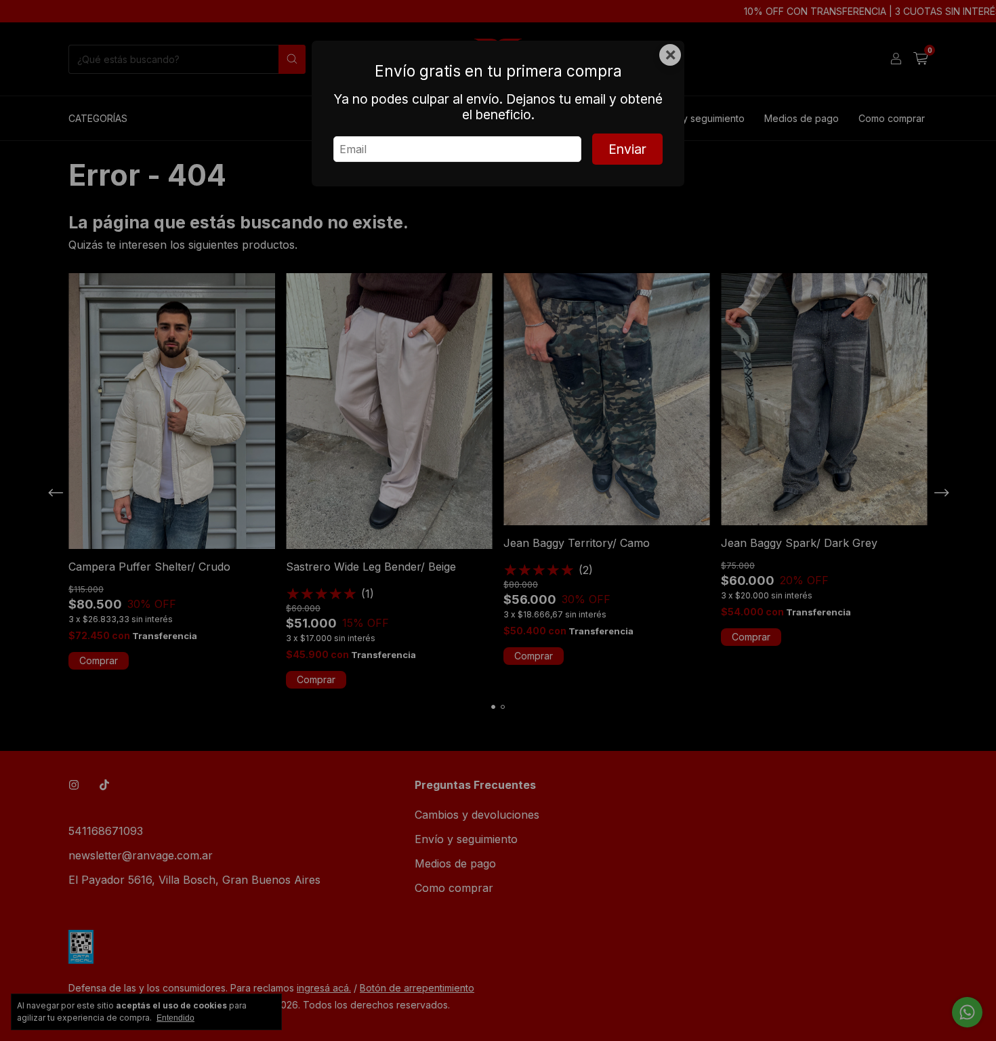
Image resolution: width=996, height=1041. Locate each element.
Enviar (627, 149)
